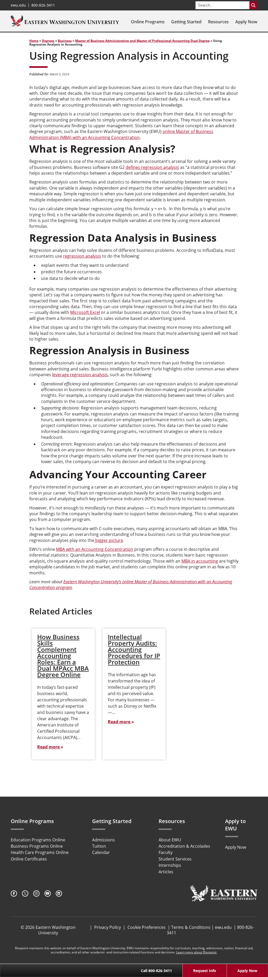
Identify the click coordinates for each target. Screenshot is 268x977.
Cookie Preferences (146, 927)
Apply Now (246, 22)
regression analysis (82, 256)
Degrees (48, 40)
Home (33, 40)
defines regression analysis (152, 167)
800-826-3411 (43, 5)
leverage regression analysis (80, 375)
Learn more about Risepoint (196, 952)
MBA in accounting (199, 561)
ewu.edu (18, 5)
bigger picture (108, 540)
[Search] (253, 5)
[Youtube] (47, 893)
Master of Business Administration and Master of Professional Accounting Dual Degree (142, 40)
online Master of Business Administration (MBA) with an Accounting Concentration (121, 134)
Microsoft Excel (85, 312)
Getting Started (186, 22)
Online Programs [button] (148, 22)
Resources (218, 22)
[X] (25, 893)
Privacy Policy (107, 927)
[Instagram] (36, 893)
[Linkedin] (59, 893)
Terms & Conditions (190, 927)
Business (65, 40)
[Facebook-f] (14, 893)
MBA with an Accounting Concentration (94, 549)
